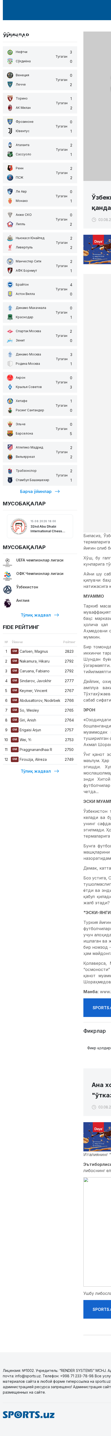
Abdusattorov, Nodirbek (36, 700)
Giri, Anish (24, 720)
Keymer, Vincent (29, 690)
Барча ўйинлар (36, 491)
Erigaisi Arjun (26, 730)
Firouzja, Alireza (29, 759)
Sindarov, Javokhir (31, 681)
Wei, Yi (21, 740)
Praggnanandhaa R (32, 749)
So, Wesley (25, 710)
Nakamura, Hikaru (31, 661)
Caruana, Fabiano (31, 671)
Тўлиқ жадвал (36, 615)
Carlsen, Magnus (30, 651)
